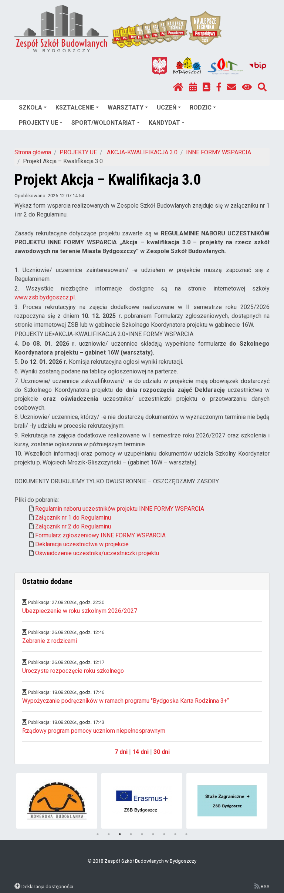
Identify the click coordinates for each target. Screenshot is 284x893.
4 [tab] (131, 834)
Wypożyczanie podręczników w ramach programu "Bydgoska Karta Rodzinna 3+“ (125, 700)
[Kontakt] (231, 87)
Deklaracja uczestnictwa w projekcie (82, 544)
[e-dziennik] (206, 87)
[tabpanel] (56, 801)
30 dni (161, 751)
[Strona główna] (178, 87)
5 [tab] (142, 834)
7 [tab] (164, 834)
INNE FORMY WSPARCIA (218, 152)
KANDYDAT (164, 122)
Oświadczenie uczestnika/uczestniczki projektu (97, 553)
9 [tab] (186, 834)
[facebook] (218, 87)
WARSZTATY (125, 107)
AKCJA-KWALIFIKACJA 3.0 (141, 152)
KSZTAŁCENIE (74, 107)
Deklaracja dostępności (47, 886)
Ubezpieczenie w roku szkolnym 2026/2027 (79, 610)
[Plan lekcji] (193, 87)
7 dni (121, 751)
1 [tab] (97, 834)
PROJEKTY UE (38, 122)
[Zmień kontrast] (247, 87)
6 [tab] (153, 834)
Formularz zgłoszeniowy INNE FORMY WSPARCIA (100, 535)
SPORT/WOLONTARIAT (103, 122)
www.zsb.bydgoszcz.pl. (45, 297)
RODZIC (201, 107)
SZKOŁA (30, 107)
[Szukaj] (262, 87)
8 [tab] (175, 834)
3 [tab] (120, 834)
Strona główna (32, 152)
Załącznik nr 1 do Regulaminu (73, 517)
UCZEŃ (166, 107)
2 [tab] (108, 834)
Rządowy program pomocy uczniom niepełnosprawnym (93, 730)
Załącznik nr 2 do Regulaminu (73, 526)
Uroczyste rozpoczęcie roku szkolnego (73, 670)
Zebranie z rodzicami (49, 640)
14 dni (140, 751)
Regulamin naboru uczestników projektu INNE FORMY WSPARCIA (119, 508)
